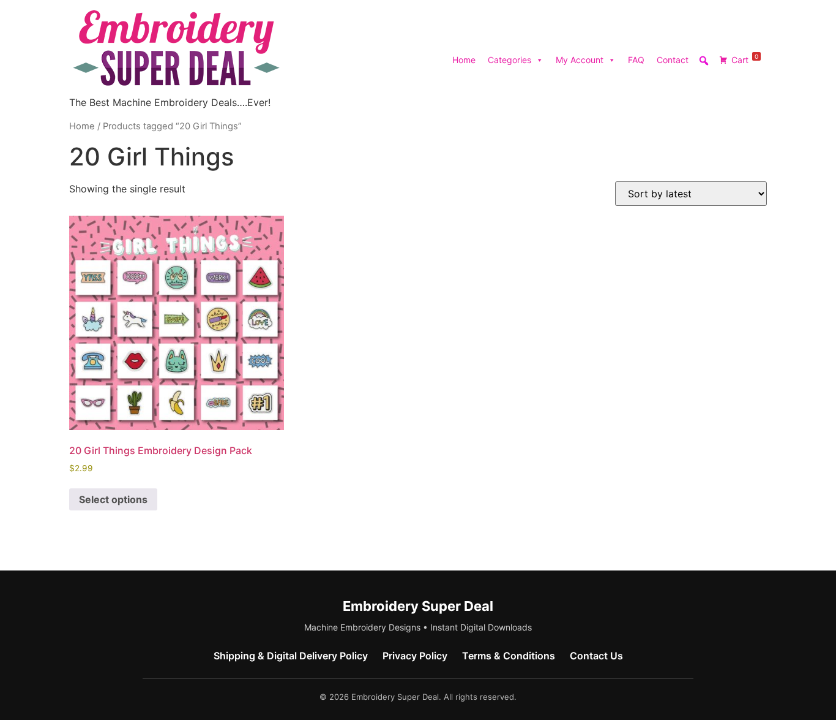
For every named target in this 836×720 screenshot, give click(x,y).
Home (464, 60)
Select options (113, 499)
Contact (673, 60)
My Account (579, 60)
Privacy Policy (415, 656)
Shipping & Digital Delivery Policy (291, 656)
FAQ (636, 60)
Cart (744, 59)
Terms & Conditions (508, 656)
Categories (509, 60)
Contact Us (596, 656)
